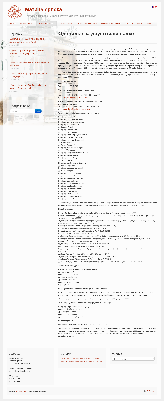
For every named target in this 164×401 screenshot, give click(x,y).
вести (94, 361)
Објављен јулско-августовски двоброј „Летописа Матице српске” (27, 52)
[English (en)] (153, 7)
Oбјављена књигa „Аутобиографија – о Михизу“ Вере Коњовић (28, 86)
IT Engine (151, 391)
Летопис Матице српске (88, 23)
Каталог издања (65, 23)
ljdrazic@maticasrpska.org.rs (76, 97)
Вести (139, 23)
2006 (62, 358)
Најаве (149, 23)
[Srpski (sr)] (156, 7)
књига (63, 364)
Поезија (89, 361)
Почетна (12, 23)
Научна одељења (45, 23)
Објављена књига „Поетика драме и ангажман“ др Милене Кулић (26, 40)
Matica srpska (14, 12)
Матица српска (26, 23)
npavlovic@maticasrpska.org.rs (77, 109)
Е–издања (129, 23)
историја (99, 361)
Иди (38, 111)
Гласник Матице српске (111, 23)
